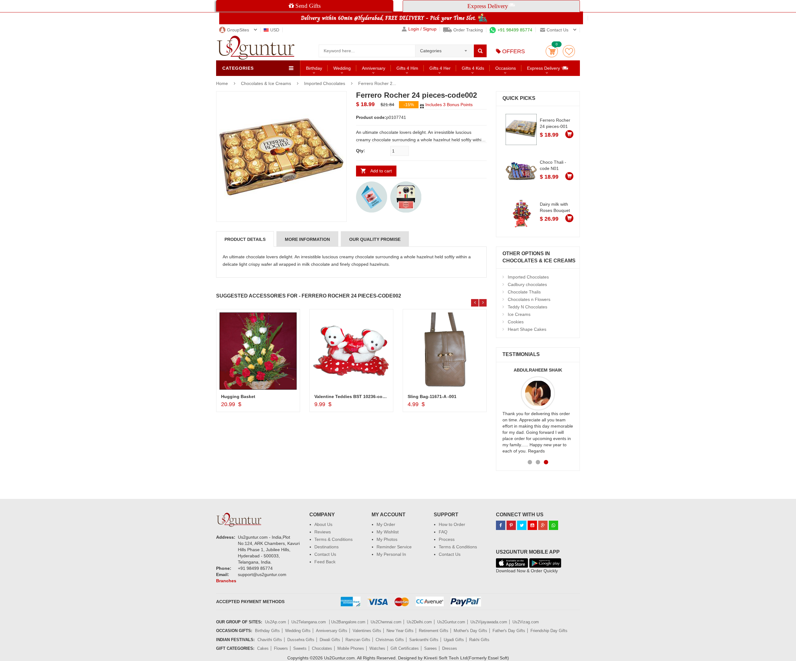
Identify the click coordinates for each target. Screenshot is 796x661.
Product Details (245, 239)
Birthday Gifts (267, 630)
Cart (552, 51)
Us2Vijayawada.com (488, 622)
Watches (377, 648)
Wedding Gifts (298, 630)
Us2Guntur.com (451, 622)
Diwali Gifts (330, 639)
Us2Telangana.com (309, 622)
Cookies (516, 321)
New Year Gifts (400, 630)
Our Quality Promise (374, 239)
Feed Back (325, 561)
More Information (307, 239)
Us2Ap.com (275, 622)
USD (274, 29)
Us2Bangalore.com (348, 622)
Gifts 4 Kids (473, 68)
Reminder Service (394, 546)
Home (222, 83)
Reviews (322, 531)
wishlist (569, 51)
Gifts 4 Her (440, 68)
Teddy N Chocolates (527, 306)
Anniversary (373, 68)
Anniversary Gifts (331, 630)
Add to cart (381, 170)
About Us (323, 524)
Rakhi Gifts (479, 639)
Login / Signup (422, 29)
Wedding (342, 68)
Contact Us (325, 554)
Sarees (430, 648)
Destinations (326, 546)
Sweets (300, 648)
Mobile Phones (350, 648)
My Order (386, 524)
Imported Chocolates (324, 83)
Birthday (314, 68)
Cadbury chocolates (527, 284)
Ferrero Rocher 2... (377, 83)
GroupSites (238, 29)
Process (447, 539)
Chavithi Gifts (269, 639)
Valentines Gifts (367, 630)
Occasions (505, 68)
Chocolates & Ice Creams (266, 83)
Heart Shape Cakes (527, 329)
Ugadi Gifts (454, 639)
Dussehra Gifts (300, 639)
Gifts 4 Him (407, 68)
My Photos (387, 539)
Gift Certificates (405, 648)
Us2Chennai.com (386, 622)
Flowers (281, 648)
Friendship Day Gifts (548, 630)
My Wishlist (388, 531)
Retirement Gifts (433, 630)
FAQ (443, 531)
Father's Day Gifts (509, 630)
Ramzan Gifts (357, 639)
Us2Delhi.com (419, 622)
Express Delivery (544, 68)
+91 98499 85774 (514, 29)
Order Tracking (468, 29)
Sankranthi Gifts (423, 639)
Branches (226, 580)
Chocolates (322, 648)
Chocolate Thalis (524, 291)
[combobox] (444, 49)
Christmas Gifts (390, 639)
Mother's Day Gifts (470, 630)
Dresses (449, 648)
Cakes (263, 648)
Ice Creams (519, 314)
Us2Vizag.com (525, 622)
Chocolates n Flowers (529, 299)
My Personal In (391, 554)
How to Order (452, 524)
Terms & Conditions (333, 539)
